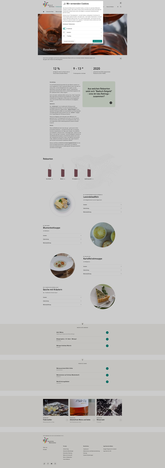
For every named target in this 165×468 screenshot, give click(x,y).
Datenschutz (72, 24)
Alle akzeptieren (97, 41)
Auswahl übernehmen (69, 41)
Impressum (65, 24)
